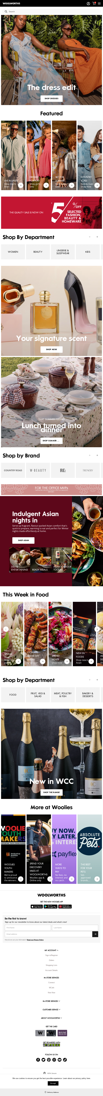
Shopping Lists (51, 965)
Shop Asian (23, 540)
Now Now (51, 993)
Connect (51, 983)
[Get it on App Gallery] (65, 907)
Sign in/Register (51, 955)
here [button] (88, 1078)
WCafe (51, 988)
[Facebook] (38, 1060)
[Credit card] (51, 1033)
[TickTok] (65, 1060)
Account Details (51, 970)
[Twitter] (43, 1060)
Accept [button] (53, 1083)
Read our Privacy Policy (35, 940)
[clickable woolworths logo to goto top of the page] (51, 895)
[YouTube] (59, 1060)
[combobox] (54, 11)
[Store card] (40, 1033)
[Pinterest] (49, 1060)
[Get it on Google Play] (51, 907)
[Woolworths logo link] (11, 3)
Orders (51, 960)
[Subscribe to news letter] (95, 934)
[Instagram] (54, 1060)
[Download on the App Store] (37, 907)
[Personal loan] (62, 1033)
